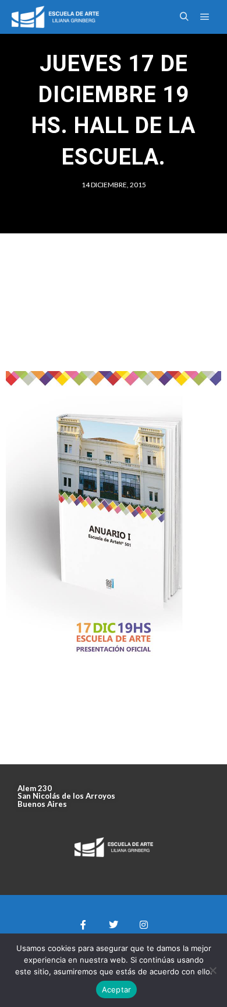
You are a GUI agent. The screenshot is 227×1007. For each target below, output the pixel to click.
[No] (212, 970)
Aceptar (117, 989)
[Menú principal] (204, 17)
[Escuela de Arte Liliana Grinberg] (55, 17)
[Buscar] (183, 17)
